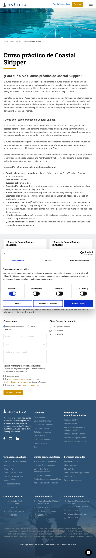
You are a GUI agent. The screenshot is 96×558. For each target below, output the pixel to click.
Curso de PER (9, 469)
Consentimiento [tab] (17, 260)
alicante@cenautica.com (77, 514)
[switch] (36, 293)
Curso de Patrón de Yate (13, 473)
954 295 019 (43, 507)
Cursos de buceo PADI (42, 475)
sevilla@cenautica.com (47, 511)
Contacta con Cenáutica (43, 425)
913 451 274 (58, 334)
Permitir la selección (48, 303)
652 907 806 (58, 330)
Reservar (77, 4)
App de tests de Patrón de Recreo (47, 483)
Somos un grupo (12, 376)
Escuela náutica (40, 417)
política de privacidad (20, 379)
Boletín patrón (69, 476)
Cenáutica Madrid (13, 496)
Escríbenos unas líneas (15, 327)
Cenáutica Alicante (74, 496)
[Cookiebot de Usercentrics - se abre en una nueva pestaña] (82, 253)
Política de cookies (36, 545)
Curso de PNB (9, 465)
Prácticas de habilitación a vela (76, 441)
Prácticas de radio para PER (45, 465)
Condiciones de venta (53, 545)
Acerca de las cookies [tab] (79, 260)
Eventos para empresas (73, 480)
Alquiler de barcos (71, 461)
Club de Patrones (70, 465)
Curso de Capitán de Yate (13, 476)
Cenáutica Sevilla (43, 496)
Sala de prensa (39, 436)
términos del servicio (11, 382)
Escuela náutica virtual (61, 4)
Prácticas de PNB (71, 420)
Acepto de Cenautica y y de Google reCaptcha (25, 380)
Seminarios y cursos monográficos (47, 479)
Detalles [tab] (48, 260)
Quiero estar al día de (22, 385)
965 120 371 (73, 510)
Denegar (17, 303)
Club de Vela (69, 469)
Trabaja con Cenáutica (42, 432)
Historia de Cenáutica (42, 428)
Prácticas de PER (70, 424)
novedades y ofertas (31, 385)
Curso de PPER (9, 480)
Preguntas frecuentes (42, 440)
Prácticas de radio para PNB (45, 461)
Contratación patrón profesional (76, 473)
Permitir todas (78, 303)
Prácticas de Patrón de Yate (75, 434)
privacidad (25, 382)
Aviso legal (24, 545)
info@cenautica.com (62, 327)
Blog (35, 447)
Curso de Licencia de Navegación (16, 461)
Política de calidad (69, 545)
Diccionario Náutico (41, 443)
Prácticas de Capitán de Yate (75, 438)
